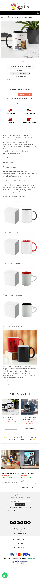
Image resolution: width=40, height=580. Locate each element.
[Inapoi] (1, 17)
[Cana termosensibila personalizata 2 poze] (29, 407)
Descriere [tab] (5, 131)
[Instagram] (29, 522)
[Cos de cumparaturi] (34, 13)
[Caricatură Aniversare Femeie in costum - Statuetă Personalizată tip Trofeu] (10, 459)
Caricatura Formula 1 (27, 473)
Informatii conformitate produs (11, 381)
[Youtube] (18, 522)
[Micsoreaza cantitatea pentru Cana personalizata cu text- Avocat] (10, 94)
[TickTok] (25, 522)
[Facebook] (11, 522)
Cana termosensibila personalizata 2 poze (29, 418)
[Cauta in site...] (38, 13)
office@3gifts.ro (21, 533)
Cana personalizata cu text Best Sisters (10, 418)
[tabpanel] (20, 39)
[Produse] (2, 13)
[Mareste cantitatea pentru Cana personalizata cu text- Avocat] (15, 94)
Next (37, 41)
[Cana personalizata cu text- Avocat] (20, 39)
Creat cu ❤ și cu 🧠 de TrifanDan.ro (13, 567)
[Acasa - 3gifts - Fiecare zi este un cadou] (20, 6)
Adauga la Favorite (19, 103)
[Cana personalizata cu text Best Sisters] (10, 407)
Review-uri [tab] (6, 385)
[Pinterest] (14, 522)
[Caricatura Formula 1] (29, 459)
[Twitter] (21, 522)
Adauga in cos (25, 94)
